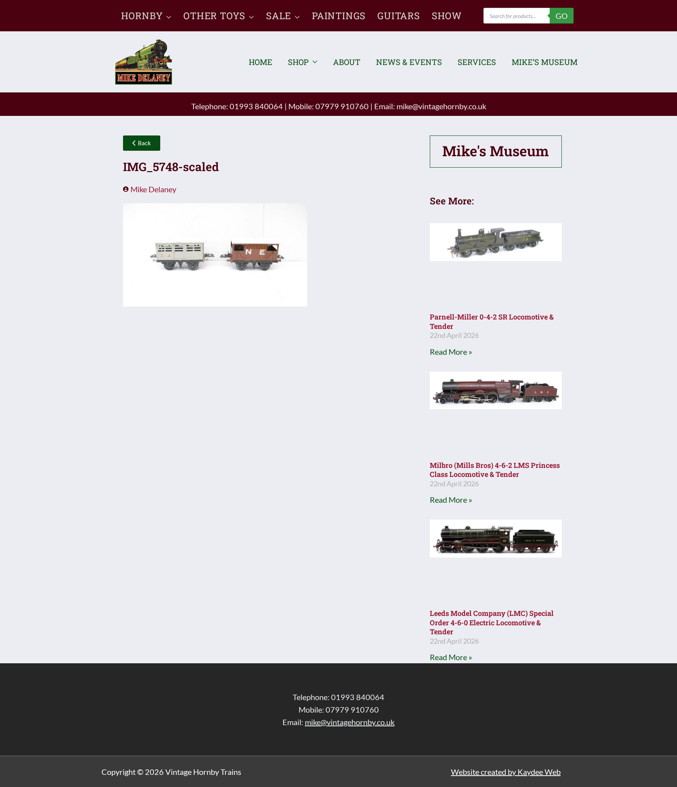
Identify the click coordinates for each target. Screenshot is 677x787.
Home (260, 62)
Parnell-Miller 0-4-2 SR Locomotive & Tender (492, 321)
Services (477, 62)
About (346, 62)
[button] (167, 15)
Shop (298, 62)
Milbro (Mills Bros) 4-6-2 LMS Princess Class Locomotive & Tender (495, 469)
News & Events (409, 62)
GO (562, 15)
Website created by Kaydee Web (506, 771)
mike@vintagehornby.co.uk (441, 106)
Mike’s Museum (544, 62)
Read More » (451, 351)
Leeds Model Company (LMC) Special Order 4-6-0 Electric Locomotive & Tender (492, 622)
